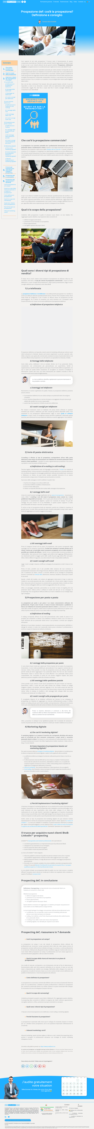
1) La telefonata (8, 82)
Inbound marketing (29, 767)
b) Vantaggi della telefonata (10, 90)
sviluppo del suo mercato (53, 149)
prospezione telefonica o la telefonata (34, 294)
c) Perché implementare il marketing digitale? (10, 160)
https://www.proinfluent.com (48, 1046)
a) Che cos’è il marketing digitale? (10, 148)
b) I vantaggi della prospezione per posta (10, 131)
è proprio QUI (36, 874)
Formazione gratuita (46, 1)
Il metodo (56, 1)
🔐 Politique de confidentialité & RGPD (76, 1111)
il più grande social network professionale (39, 841)
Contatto (80, 1)
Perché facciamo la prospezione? (9, 207)
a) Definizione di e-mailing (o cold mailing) (10, 106)
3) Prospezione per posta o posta (9, 123)
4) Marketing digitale (10, 146)
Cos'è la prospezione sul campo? (10, 185)
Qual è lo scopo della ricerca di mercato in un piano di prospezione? (10, 190)
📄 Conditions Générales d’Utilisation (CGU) (76, 1114)
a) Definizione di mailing (9, 126)
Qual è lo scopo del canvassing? (9, 199)
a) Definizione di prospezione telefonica (9, 85)
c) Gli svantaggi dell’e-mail (9, 114)
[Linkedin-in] (5, 1117)
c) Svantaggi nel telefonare (9, 94)
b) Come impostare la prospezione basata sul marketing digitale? (10, 154)
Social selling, (28, 769)
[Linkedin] (22, 2)
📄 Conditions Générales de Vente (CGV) (76, 1117)
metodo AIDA (38, 574)
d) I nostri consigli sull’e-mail (10, 118)
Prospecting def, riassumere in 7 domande (10, 181)
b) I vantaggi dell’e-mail (10, 111)
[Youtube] (25, 2)
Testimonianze (64, 1)
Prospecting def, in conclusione (10, 176)
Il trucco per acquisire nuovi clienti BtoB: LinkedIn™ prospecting (10, 170)
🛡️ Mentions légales (73, 1108)
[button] (85, 2)
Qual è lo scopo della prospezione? (11, 73)
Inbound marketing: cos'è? (9, 211)
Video (75, 1)
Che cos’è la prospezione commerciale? (9, 69)
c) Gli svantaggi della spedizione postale (9, 136)
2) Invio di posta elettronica (8, 102)
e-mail (61, 469)
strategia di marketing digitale (45, 751)
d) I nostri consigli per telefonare (10, 98)
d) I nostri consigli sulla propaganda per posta (10, 142)
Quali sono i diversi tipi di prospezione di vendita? (11, 79)
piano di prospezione (58, 495)
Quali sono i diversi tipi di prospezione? (9, 203)
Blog (71, 1)
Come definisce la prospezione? (9, 196)
